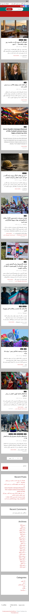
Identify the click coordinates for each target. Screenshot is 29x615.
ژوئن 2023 (22, 561)
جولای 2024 (22, 539)
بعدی (10, 458)
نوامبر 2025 (22, 532)
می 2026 (23, 527)
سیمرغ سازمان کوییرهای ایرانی (9, 234)
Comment (24, 57)
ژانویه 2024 (22, 550)
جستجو (24, 465)
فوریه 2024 (22, 548)
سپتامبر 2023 (22, 556)
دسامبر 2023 (22, 552)
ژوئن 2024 (22, 541)
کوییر (15, 434)
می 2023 (23, 563)
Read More (16, 55)
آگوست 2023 (22, 558)
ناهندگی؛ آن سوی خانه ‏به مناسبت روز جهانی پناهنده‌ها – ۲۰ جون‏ (16, 43)
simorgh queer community (22, 234)
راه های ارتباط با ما (13, 605)
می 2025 (23, 536)
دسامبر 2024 (22, 538)
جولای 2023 (22, 559)
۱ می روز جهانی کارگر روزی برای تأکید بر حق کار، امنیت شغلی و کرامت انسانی (15, 176)
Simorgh (25, 46)
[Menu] (26, 1)
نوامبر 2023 (22, 554)
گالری (23, 588)
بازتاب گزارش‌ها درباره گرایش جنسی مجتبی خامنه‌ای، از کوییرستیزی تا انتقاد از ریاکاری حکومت (15, 266)
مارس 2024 (22, 547)
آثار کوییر (24, 173)
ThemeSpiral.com (14, 612)
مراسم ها (21, 39)
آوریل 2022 (22, 567)
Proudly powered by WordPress (9, 611)
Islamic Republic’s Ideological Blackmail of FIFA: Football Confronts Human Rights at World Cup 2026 (15, 131)
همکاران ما (4, 604)
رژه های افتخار (20, 434)
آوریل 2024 (22, 545)
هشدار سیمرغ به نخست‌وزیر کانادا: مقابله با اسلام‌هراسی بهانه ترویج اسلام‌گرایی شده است (15, 220)
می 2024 (23, 543)
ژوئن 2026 (22, 525)
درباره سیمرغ (22, 604)
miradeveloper (23, 135)
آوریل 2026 (22, 528)
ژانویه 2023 (22, 565)
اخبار (25, 39)
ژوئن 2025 (22, 534)
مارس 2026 (22, 530)
